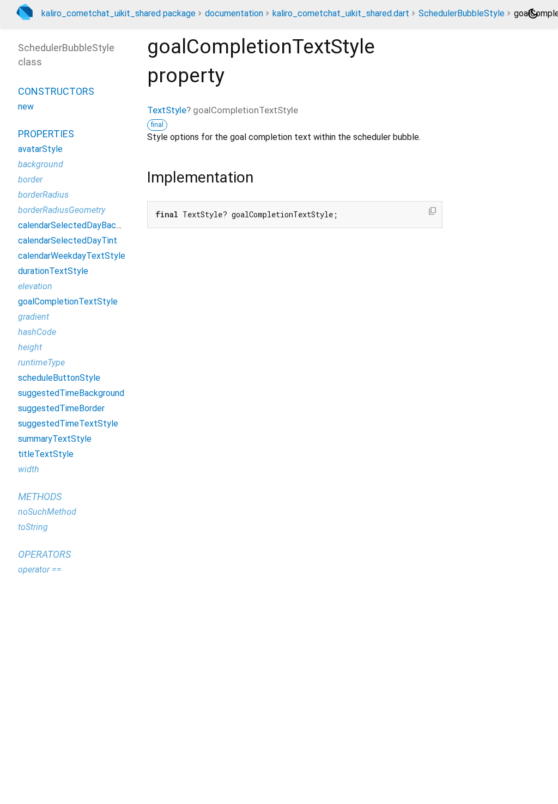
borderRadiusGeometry (61, 210)
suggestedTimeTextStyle (68, 423)
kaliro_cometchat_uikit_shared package (118, 13)
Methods (40, 496)
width (28, 469)
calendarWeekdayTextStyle (71, 256)
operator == (40, 569)
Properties (46, 133)
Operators (44, 554)
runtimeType (41, 362)
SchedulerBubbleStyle (461, 13)
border (30, 179)
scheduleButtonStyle (59, 378)
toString (33, 527)
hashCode (37, 332)
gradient (33, 317)
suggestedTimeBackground (71, 393)
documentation (234, 13)
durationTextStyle (53, 271)
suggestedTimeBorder (61, 408)
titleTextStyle (46, 454)
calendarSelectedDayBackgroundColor (92, 225)
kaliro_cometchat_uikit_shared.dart (340, 13)
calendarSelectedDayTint (67, 240)
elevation (35, 286)
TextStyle (166, 110)
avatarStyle (40, 149)
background (40, 164)
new (26, 106)
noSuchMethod (47, 512)
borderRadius (43, 195)
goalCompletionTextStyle (68, 301)
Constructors (56, 91)
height (30, 347)
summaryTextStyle (55, 439)
